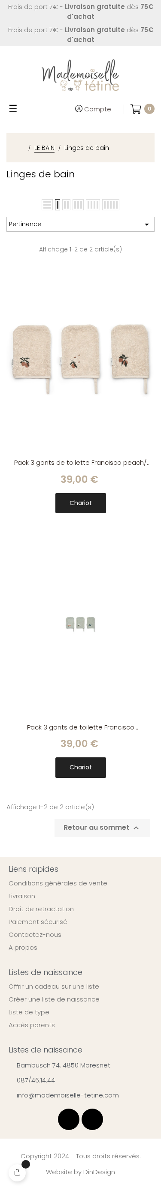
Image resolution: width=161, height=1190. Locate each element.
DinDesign (99, 1171)
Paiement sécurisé (38, 922)
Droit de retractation (41, 909)
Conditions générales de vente (58, 883)
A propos (23, 947)
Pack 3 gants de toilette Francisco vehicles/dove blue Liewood (80, 728)
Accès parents (32, 1025)
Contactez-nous (35, 935)
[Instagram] (92, 1119)
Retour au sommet (102, 827)
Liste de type (29, 1012)
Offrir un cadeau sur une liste (54, 986)
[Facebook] (68, 1119)
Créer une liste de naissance (54, 999)
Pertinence (80, 224)
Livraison (22, 896)
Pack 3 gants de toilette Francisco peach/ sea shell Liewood (80, 463)
